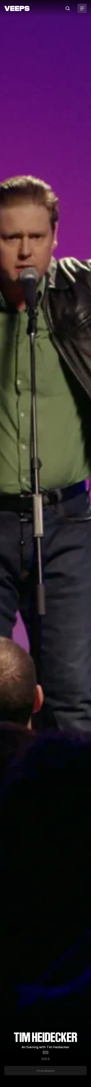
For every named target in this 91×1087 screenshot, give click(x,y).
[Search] (67, 8)
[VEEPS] (17, 8)
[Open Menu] (82, 8)
